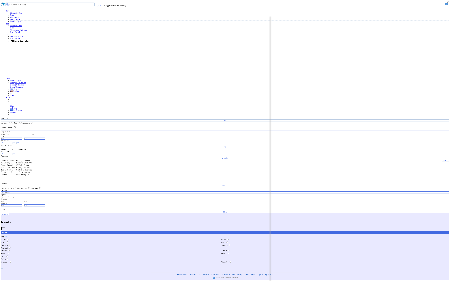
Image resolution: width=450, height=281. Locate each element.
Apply (445, 160)
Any (3, 237)
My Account (269, 274)
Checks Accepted (7, 188)
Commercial (14, 17)
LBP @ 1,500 (22, 188)
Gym (9, 170)
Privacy (239, 274)
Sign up (260, 274)
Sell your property (17, 36)
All (225, 120)
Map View (5, 214)
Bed (3, 256)
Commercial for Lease (18, 30)
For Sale (4, 123)
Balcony (7, 163)
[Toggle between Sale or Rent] (448, 2)
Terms (247, 274)
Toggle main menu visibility (115, 6)
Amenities (225, 158)
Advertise (13, 108)
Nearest (4, 248)
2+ (10, 143)
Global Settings (16, 110)
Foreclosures (15, 19)
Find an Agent (15, 21)
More (225, 212)
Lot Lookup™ (225, 274)
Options (225, 186)
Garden (4, 160)
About (12, 95)
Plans (12, 106)
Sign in (98, 6)
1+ (6, 143)
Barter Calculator (16, 87)
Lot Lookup (14, 91)
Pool (3, 167)
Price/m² (5, 262)
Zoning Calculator (17, 85)
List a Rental (15, 32)
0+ (3, 143)
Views (4, 251)
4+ (18, 143)
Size (3, 242)
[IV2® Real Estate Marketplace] (3, 4)
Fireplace (4, 172)
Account (9, 97)
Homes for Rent (16, 26)
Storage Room (6, 165)
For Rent (14, 123)
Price (3, 239)
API (11, 93)
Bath (3, 259)
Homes (4, 149)
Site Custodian (24, 172)
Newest (4, 245)
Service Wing (21, 175)
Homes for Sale (16, 13)
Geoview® (215, 274)
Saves (4, 254)
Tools (8, 78)
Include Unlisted (7, 127)
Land (12, 15)
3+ (14, 143)
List (7, 34)
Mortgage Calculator (18, 83)
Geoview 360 (15, 89)
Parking (19, 160)
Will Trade (35, 188)
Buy (7, 11)
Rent (7, 24)
